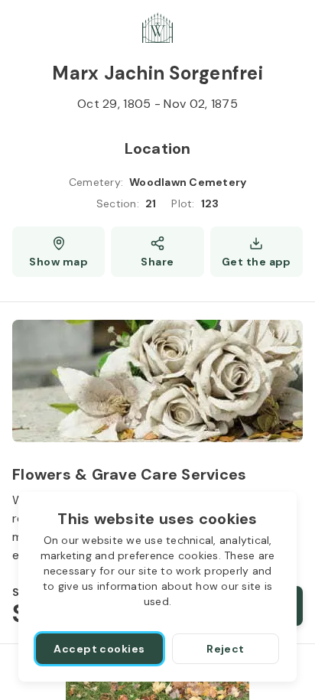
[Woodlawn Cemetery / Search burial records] (157, 27)
